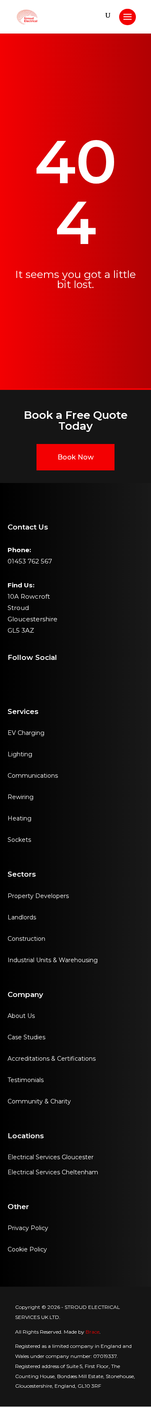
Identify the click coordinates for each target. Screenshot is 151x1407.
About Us (21, 1016)
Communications (33, 775)
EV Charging (26, 733)
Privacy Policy (28, 1228)
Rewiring (21, 797)
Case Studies (26, 1037)
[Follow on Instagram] (10, 676)
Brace (92, 1332)
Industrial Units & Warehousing (53, 960)
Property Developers (38, 896)
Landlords (22, 917)
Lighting (20, 754)
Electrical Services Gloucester (51, 1157)
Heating (19, 818)
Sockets (19, 840)
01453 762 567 (30, 561)
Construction (26, 938)
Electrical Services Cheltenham (53, 1172)
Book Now (75, 457)
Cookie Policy (27, 1249)
